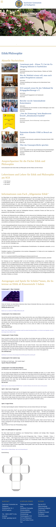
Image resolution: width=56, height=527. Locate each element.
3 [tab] (18, 44)
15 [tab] (41, 44)
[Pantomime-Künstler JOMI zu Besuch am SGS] (10, 137)
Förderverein (41, 510)
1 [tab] (14, 44)
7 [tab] (26, 44)
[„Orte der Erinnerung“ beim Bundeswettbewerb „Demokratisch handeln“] (9, 121)
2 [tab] (16, 44)
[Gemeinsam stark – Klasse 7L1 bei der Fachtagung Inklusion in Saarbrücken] (10, 67)
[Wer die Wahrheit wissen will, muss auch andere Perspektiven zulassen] (10, 80)
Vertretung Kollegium (44, 508)
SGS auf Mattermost (26, 518)
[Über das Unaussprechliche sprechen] (10, 149)
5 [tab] (22, 44)
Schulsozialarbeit (25, 510)
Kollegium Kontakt (43, 512)
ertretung (23, 504)
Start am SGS (42, 504)
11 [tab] (33, 44)
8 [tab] (28, 44)
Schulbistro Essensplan (26, 508)
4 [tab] (20, 44)
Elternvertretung (42, 506)
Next (52, 26)
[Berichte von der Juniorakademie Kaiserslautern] (10, 105)
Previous (4, 26)
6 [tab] (24, 44)
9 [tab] (30, 44)
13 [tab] (37, 44)
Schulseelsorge (24, 514)
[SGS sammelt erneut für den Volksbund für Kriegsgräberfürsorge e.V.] (10, 93)
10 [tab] (32, 44)
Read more (22, 72)
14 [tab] (39, 44)
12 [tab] (35, 44)
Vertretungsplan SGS (26, 516)
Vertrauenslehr (24, 512)
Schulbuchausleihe (43, 516)
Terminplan (41, 514)
